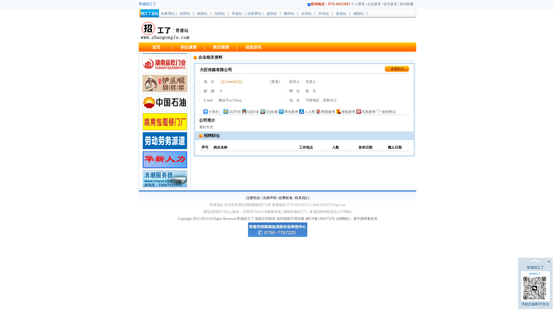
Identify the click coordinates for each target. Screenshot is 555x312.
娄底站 (341, 14)
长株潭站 (168, 14)
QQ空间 (235, 112)
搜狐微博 (348, 112)
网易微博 (328, 112)
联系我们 (302, 198)
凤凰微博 (368, 112)
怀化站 (324, 14)
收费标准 (286, 198)
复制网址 (389, 112)
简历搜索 (221, 47)
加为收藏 (406, 4)
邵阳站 (185, 14)
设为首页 (390, 4)
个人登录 (358, 4)
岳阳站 (219, 14)
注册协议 (253, 198)
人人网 (309, 112)
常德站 (237, 14)
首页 (156, 47)
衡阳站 (202, 14)
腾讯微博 (291, 112)
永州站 (306, 14)
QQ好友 (253, 112)
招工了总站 (149, 14)
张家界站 (254, 14)
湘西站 (358, 14)
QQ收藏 (272, 112)
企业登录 (374, 4)
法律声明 (269, 198)
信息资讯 (253, 47)
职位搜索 (189, 47)
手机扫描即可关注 (535, 304)
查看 (274, 82)
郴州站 (289, 14)
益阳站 (272, 14)
